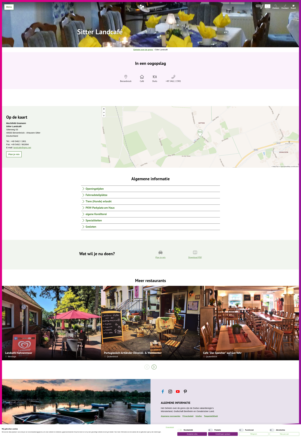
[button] (14, 154)
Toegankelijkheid (211, 416)
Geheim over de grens (143, 50)
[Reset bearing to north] (104, 115)
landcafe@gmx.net (22, 147)
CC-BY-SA (99, 329)
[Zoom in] (104, 109)
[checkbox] (179, 430)
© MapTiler (275, 166)
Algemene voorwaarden (170, 416)
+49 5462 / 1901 (173, 81)
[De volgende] (154, 367)
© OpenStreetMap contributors (288, 166)
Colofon (199, 416)
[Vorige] (147, 367)
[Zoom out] (104, 112)
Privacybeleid (187, 416)
